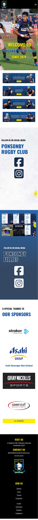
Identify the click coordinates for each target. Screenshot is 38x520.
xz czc (19, 477)
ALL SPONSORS (19, 421)
